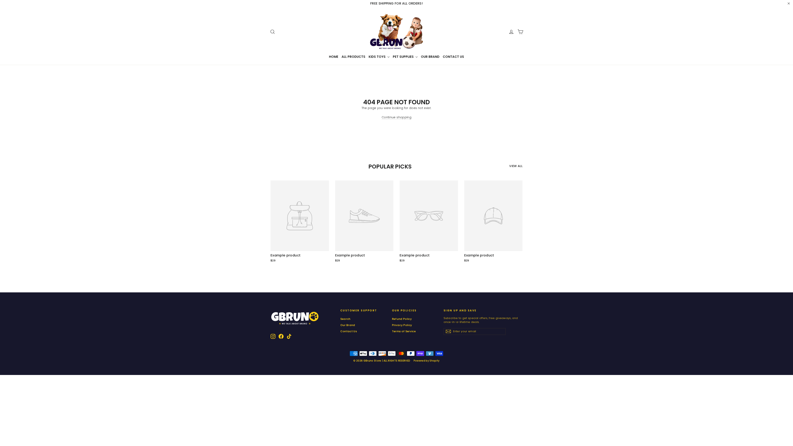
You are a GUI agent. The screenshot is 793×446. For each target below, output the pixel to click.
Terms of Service (404, 331)
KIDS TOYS (377, 57)
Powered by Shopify (427, 360)
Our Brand (430, 57)
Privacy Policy (402, 325)
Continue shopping (396, 117)
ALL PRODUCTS (353, 57)
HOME (333, 57)
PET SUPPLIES (403, 57)
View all (515, 166)
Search (345, 319)
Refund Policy (402, 319)
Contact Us (453, 57)
